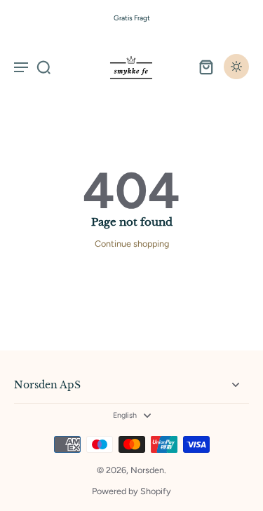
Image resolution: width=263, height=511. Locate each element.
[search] (43, 67)
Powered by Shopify (131, 491)
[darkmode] (236, 66)
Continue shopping (132, 243)
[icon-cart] (205, 67)
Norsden (147, 470)
